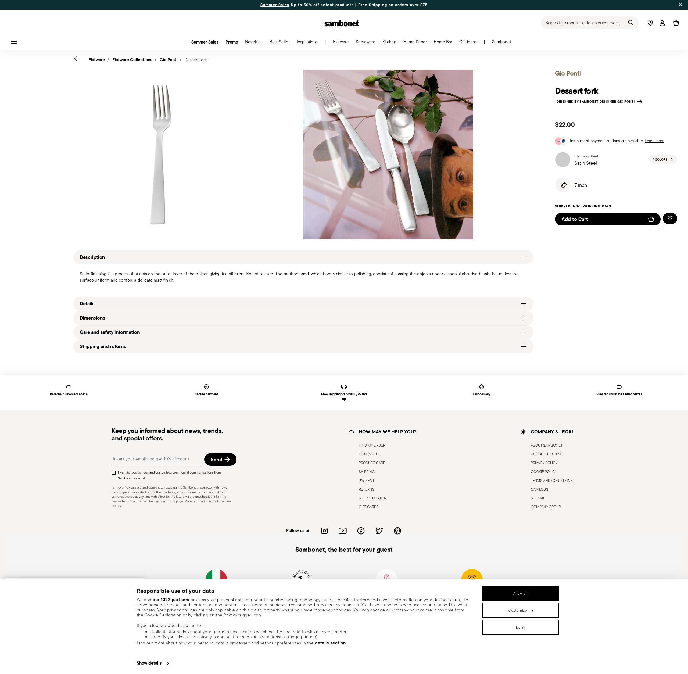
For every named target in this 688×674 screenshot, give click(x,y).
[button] (341, 43)
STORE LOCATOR (372, 498)
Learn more (654, 141)
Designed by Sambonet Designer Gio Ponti (597, 101)
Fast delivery (481, 394)
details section (330, 643)
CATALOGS (539, 489)
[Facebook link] (361, 530)
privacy (116, 505)
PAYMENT (366, 480)
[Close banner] (680, 5)
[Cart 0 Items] (675, 23)
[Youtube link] (342, 530)
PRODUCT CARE (372, 462)
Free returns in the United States (619, 394)
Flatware (96, 59)
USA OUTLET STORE (547, 454)
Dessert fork (196, 60)
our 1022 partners (171, 599)
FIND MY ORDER (372, 445)
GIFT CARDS (369, 507)
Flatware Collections (132, 59)
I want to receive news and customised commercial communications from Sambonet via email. (169, 475)
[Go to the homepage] (341, 23)
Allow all (520, 593)
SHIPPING (367, 471)
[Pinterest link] (397, 530)
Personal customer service (68, 394)
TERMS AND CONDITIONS (552, 480)
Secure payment (206, 394)
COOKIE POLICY (544, 471)
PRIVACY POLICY (544, 462)
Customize (517, 610)
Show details (149, 663)
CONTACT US (370, 454)
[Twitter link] (379, 530)
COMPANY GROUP (546, 507)
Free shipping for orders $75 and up (344, 396)
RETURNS (366, 489)
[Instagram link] (324, 530)
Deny (520, 627)
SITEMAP (538, 498)
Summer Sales (274, 5)
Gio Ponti (168, 59)
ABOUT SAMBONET (546, 445)
